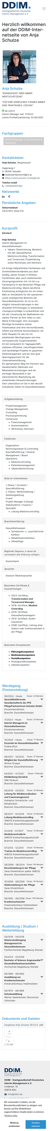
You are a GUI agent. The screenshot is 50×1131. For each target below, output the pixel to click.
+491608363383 (13, 186)
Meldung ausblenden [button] (14, 1124)
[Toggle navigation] (44, 8)
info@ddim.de (15, 1094)
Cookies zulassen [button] (36, 1124)
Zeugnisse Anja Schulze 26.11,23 (21, 1024)
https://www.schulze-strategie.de (22, 178)
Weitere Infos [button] (10, 1116)
